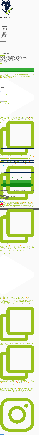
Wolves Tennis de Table (4, 33)
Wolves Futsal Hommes (4, 26)
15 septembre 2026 (5, 94)
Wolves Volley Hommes (4, 35)
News (1, 19)
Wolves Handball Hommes (4, 28)
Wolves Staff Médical (4, 36)
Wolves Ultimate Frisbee (4, 34)
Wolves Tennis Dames (4, 32)
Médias (1, 37)
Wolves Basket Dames (4, 21)
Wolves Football (3, 25)
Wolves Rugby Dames (4, 31)
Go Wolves (2, 15)
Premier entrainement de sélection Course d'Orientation (5, 103)
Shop (1, 38)
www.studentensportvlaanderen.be (4, 192)
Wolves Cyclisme (3, 23)
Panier (2, 39)
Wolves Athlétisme (4, 20)
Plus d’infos (1, 63)
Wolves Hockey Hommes (4, 29)
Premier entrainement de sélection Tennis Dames (4, 110)
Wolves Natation (3, 30)
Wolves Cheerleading (4, 22)
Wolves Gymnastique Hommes (5, 27)
